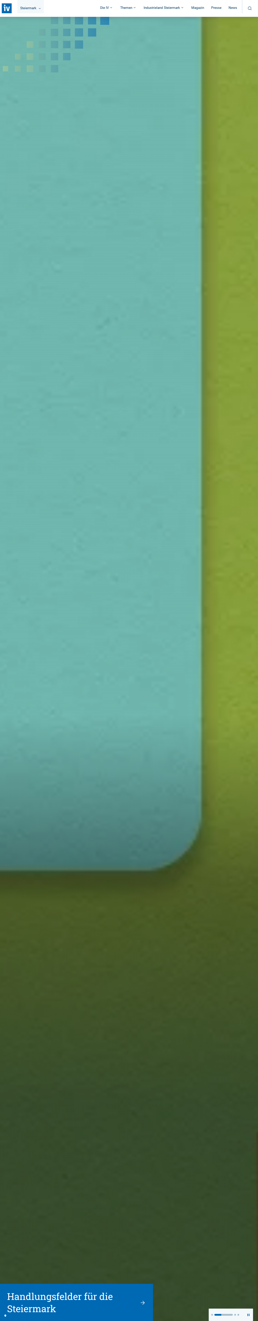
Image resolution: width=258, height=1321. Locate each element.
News (233, 8)
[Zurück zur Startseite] (7, 8)
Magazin (197, 8)
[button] (212, 1315)
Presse (216, 8)
